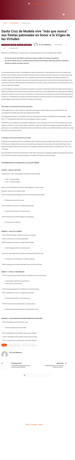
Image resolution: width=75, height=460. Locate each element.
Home (5, 23)
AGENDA (13, 44)
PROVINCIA (28, 44)
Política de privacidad (37, 454)
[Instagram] (67, 14)
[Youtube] (71, 14)
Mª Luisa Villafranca (45, 44)
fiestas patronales (14, 345)
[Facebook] (59, 14)
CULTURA (20, 44)
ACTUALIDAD (14, 23)
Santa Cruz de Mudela (29, 345)
